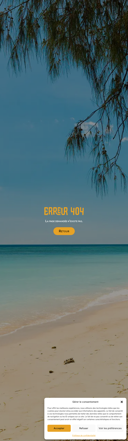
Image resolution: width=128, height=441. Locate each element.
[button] (121, 401)
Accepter (59, 428)
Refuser (83, 428)
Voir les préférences (110, 428)
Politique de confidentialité (84, 435)
